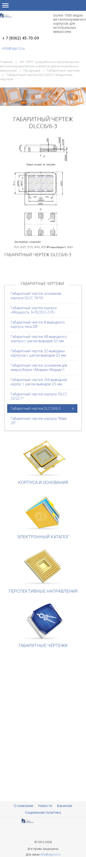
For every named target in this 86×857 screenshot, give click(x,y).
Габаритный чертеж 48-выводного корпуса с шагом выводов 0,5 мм (39, 338)
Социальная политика (43, 812)
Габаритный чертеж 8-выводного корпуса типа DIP (38, 324)
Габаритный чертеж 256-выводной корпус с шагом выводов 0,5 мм (39, 381)
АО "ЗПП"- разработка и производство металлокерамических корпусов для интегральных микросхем (39, 66)
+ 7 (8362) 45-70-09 (20, 38)
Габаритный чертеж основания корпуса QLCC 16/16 (36, 295)
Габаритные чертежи (63, 70)
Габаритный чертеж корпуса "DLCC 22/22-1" (39, 396)
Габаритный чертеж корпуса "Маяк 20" (39, 420)
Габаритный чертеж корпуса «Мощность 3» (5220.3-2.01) (34, 310)
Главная (6, 62)
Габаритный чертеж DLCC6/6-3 (35, 408)
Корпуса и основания (43, 482)
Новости (45, 805)
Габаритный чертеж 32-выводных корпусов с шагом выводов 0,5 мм (38, 353)
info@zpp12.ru (13, 48)
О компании (23, 805)
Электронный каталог (43, 536)
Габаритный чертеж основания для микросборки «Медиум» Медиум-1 (39, 367)
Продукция (31, 70)
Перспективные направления (43, 591)
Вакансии (64, 805)
